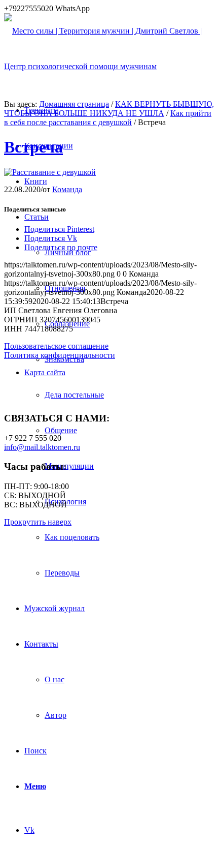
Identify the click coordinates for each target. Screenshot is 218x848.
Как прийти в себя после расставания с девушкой (107, 118)
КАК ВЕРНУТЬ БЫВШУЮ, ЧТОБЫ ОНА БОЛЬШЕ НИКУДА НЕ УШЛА (109, 108)
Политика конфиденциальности (59, 355)
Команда (67, 189)
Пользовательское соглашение (56, 346)
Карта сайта (44, 372)
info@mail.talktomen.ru (42, 447)
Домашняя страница (74, 104)
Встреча (33, 147)
